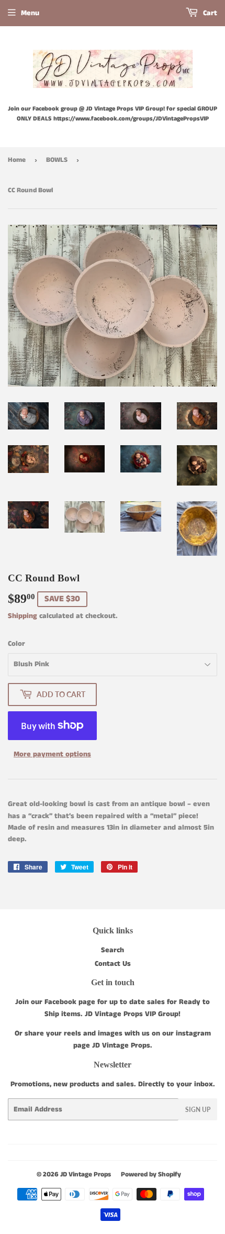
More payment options (52, 754)
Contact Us (113, 963)
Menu (30, 13)
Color (16, 643)
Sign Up (197, 1110)
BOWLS (57, 160)
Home (17, 160)
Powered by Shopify (151, 1175)
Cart (209, 13)
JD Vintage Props (85, 1175)
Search (112, 950)
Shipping (22, 616)
